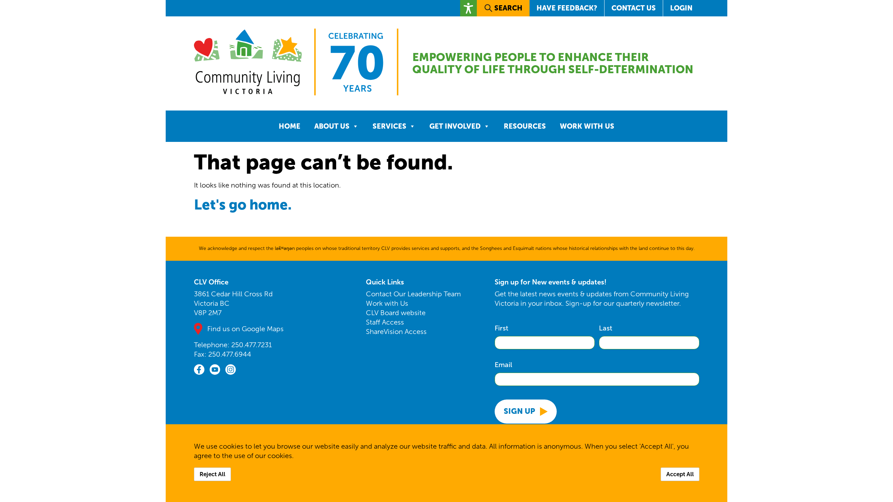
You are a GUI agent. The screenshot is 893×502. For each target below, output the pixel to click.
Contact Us (633, 8)
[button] (468, 8)
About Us (332, 126)
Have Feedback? (566, 8)
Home (289, 126)
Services (389, 126)
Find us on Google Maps (245, 329)
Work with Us (587, 126)
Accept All (680, 474)
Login (681, 8)
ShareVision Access (396, 331)
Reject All (212, 474)
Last (605, 328)
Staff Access (385, 322)
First (501, 328)
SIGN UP (519, 411)
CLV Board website (396, 313)
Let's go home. (243, 204)
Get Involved (455, 126)
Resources (525, 126)
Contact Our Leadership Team (413, 294)
